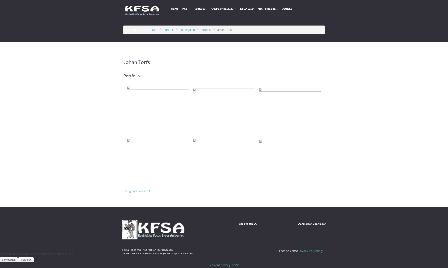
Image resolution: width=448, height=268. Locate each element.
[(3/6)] (290, 110)
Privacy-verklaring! (310, 251)
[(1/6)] (158, 110)
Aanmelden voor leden (312, 223)
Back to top (246, 223)
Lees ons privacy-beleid (224, 265)
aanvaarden (9, 259)
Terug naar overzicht (136, 191)
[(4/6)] (158, 161)
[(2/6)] (224, 111)
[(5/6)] (224, 161)
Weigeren (25, 259)
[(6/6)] (290, 161)
